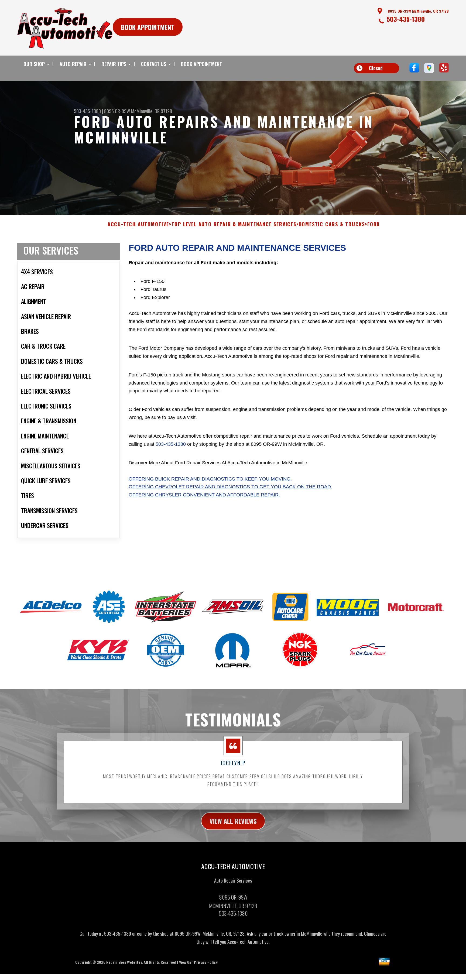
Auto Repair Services (233, 880)
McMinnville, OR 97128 (151, 111)
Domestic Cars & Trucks (332, 224)
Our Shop (34, 63)
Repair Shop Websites (124, 962)
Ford (373, 224)
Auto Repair (73, 63)
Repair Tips (113, 63)
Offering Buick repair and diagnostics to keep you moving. (210, 479)
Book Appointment (201, 63)
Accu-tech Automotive (138, 224)
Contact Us (153, 63)
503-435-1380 (406, 19)
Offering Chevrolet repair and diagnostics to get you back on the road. (230, 486)
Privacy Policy (205, 962)
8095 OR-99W (117, 111)
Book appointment (147, 27)
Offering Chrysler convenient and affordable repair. (204, 495)
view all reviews (233, 821)
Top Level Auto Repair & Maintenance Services (234, 224)
